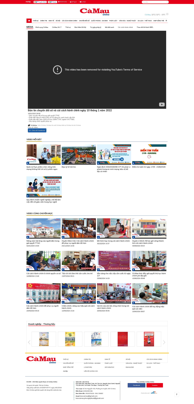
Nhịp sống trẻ (158, 21)
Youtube (154, 385)
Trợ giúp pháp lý (95, 27)
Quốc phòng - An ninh (99, 21)
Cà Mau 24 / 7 (56, 27)
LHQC (84, 2)
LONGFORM (88, 367)
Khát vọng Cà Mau (42, 27)
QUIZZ (149, 367)
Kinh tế (51, 21)
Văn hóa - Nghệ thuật (127, 21)
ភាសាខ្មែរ (28, 2)
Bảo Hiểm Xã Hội (80, 27)
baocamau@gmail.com (88, 396)
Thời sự (35, 21)
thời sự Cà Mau (66, 125)
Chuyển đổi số (84, 21)
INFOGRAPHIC (109, 367)
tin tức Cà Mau (76, 125)
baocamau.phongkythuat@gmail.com (90, 398)
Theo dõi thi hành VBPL (145, 27)
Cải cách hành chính (69, 21)
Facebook (136, 385)
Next (164, 342)
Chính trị (43, 21)
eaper (74, 2)
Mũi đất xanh (109, 27)
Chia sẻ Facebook (38, 130)
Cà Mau (48, 125)
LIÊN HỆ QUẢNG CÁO (91, 371)
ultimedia (63, 2)
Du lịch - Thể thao (145, 21)
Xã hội (58, 21)
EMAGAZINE (130, 367)
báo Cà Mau (42, 125)
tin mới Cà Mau (56, 125)
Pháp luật (113, 21)
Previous (29, 342)
